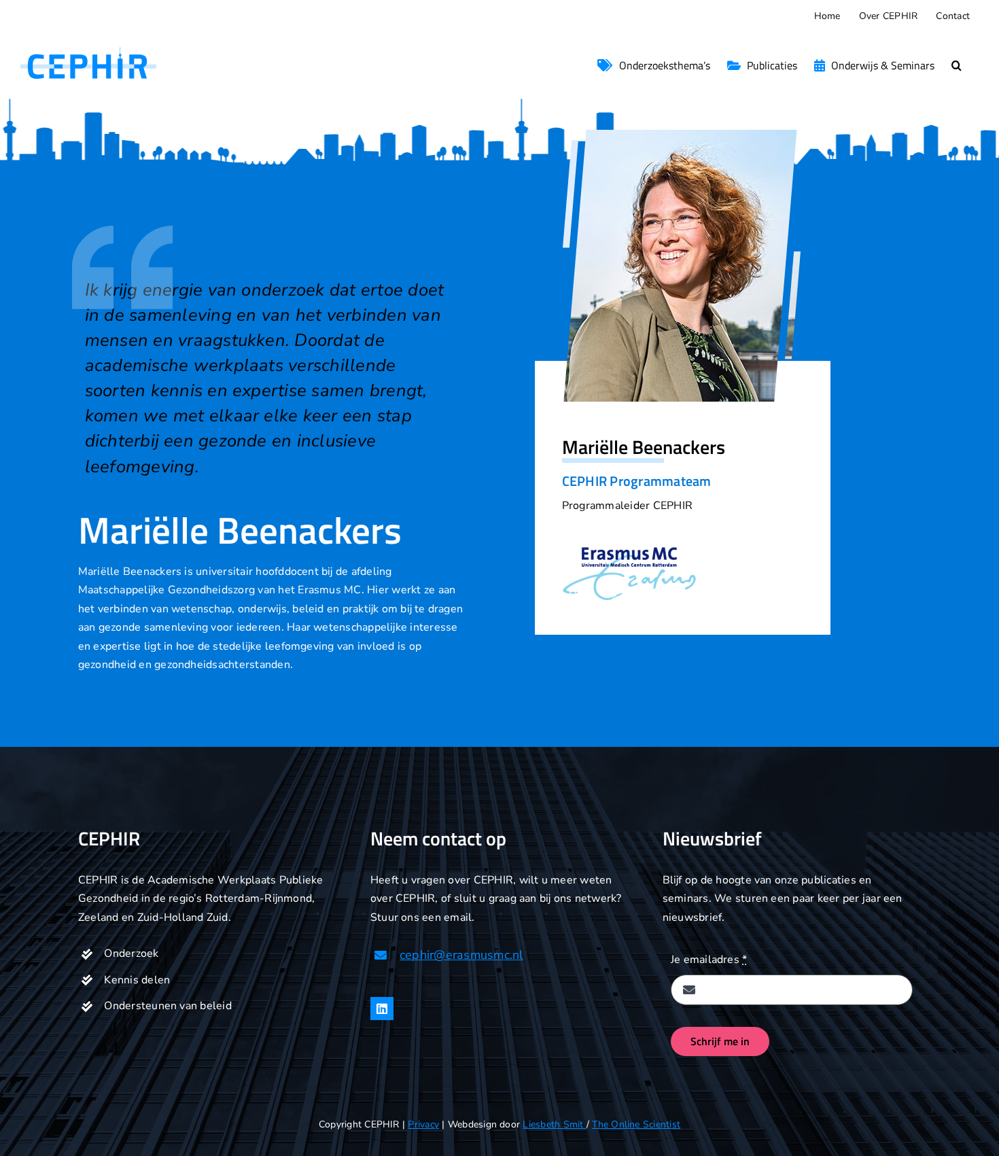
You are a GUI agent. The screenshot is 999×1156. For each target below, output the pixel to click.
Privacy (423, 1124)
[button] (956, 65)
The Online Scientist (636, 1124)
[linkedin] (381, 1008)
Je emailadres (709, 959)
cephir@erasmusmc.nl (461, 955)
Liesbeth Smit (554, 1124)
